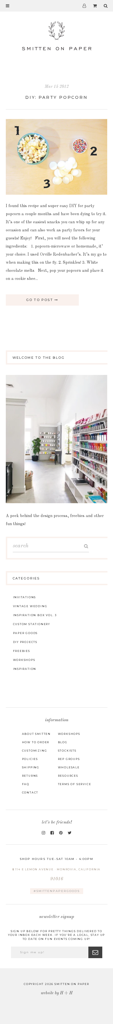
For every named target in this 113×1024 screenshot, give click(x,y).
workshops (24, 659)
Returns (30, 775)
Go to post (40, 300)
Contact (30, 792)
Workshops (69, 734)
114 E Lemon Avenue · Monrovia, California (57, 874)
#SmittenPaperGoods (57, 891)
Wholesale (69, 767)
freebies (21, 651)
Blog (63, 742)
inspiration (25, 668)
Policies (30, 759)
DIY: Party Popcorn (56, 97)
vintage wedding (30, 606)
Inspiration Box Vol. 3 (35, 615)
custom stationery (31, 624)
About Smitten (36, 734)
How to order (36, 742)
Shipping (30, 767)
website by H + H (56, 993)
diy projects (25, 642)
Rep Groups (69, 759)
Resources (68, 775)
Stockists (67, 750)
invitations (24, 597)
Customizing (34, 750)
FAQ (25, 784)
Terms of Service (74, 784)
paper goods (25, 633)
